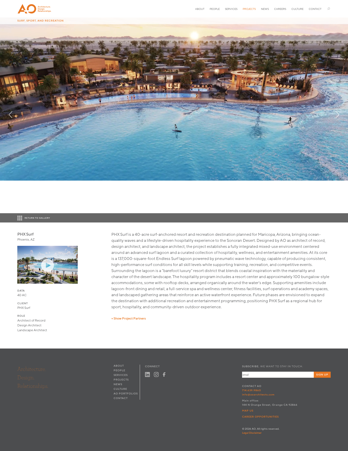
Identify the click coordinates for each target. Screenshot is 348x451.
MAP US (247, 411)
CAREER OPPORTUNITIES (260, 417)
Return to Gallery (37, 218)
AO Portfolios (126, 393)
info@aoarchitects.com (258, 394)
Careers (280, 9)
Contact (315, 9)
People (215, 9)
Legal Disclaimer (252, 433)
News (265, 9)
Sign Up (322, 375)
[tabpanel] (174, 99)
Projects (249, 9)
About (199, 9)
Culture (297, 9)
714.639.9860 (251, 390)
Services (231, 9)
